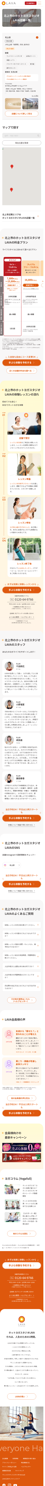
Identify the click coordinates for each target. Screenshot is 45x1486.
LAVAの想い (20, 1396)
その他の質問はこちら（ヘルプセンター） (20, 1000)
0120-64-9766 (24, 599)
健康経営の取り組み (29, 1458)
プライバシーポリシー (9, 1463)
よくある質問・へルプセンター (20, 617)
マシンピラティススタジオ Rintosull (13, 1475)
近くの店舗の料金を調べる (20, 370)
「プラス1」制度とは (12, 300)
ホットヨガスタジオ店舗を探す (26, 1245)
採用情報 (15, 1458)
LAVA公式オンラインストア (11, 1479)
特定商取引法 (25, 1463)
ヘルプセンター (26, 1467)
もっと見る (35, 95)
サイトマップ (19, 1471)
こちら (7, 304)
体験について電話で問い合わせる (20, 825)
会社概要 (5, 1458)
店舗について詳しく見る (22, 113)
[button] (11, 167)
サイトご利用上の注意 (9, 1467)
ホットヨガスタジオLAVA (9, 1245)
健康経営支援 (6, 1471)
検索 (38, 136)
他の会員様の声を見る (20, 1098)
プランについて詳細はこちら (31, 288)
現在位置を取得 (21, 142)
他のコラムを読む (20, 1233)
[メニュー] (39, 3)
